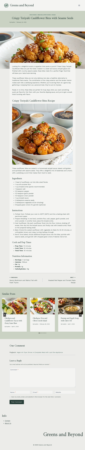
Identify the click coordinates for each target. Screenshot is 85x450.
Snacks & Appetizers (44, 14)
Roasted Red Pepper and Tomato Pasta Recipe (61, 280)
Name (13, 392)
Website (58, 392)
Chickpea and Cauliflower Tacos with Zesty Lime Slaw (13, 320)
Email (35, 392)
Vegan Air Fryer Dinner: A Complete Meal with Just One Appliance (40, 352)
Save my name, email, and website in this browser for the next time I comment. (36, 397)
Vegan (53, 14)
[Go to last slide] (4, 315)
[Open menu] (79, 5)
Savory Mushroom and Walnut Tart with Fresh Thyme (23, 280)
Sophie (13, 22)
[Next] (80, 315)
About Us (8, 423)
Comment (14, 370)
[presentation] (14, 306)
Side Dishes (33, 14)
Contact (7, 421)
